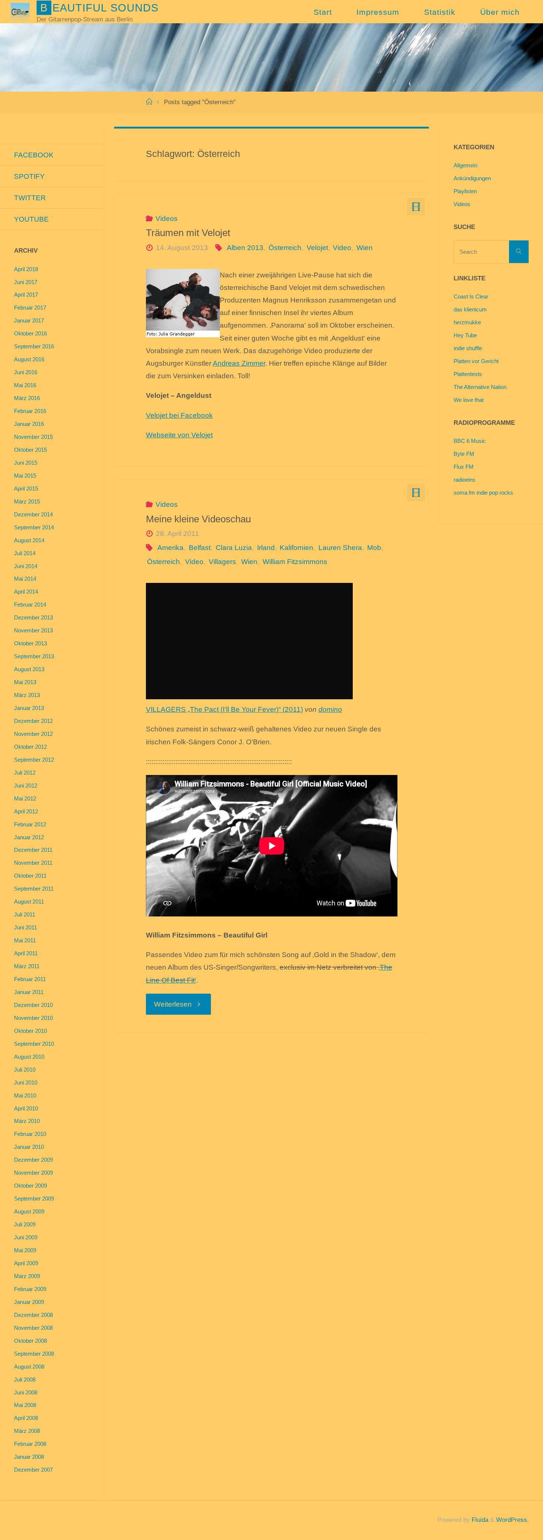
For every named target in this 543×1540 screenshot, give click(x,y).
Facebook (34, 155)
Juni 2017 (25, 282)
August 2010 (29, 1057)
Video (342, 248)
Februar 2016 (30, 411)
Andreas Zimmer (239, 363)
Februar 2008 (30, 1444)
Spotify (29, 176)
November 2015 (33, 437)
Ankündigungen (472, 178)
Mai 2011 (25, 940)
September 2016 (34, 346)
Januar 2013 (29, 708)
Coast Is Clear (471, 296)
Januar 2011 (29, 992)
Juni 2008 (25, 1392)
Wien (364, 248)
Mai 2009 (25, 1250)
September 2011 (34, 888)
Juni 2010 (25, 1082)
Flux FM (464, 467)
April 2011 (26, 953)
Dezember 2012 (33, 721)
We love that (469, 400)
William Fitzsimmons (295, 562)
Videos (167, 218)
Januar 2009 (29, 1302)
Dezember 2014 (33, 514)
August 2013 (29, 669)
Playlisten (465, 191)
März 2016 (27, 398)
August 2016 (29, 359)
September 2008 (34, 1354)
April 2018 (26, 269)
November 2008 (33, 1328)
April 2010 (26, 1108)
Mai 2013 (25, 682)
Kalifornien (296, 548)
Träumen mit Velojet (188, 233)
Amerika (170, 548)
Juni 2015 (25, 463)
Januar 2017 (29, 320)
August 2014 (29, 540)
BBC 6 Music (470, 441)
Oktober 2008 (30, 1341)
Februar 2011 (30, 979)
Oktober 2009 (30, 1185)
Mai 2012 (25, 798)
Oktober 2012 (30, 747)
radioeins (464, 480)
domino (330, 709)
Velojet (317, 248)
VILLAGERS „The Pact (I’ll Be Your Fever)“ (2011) (224, 709)
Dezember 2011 (33, 850)
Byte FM (464, 454)
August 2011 (29, 901)
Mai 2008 (25, 1405)
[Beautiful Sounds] (20, 12)
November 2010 (33, 1018)
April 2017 (26, 294)
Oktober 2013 (30, 643)
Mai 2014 (25, 579)
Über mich (500, 12)
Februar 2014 (30, 604)
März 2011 (27, 966)
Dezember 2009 (33, 1160)
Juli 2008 (24, 1379)
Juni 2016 (25, 372)
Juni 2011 (25, 927)
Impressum (377, 12)
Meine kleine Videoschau (198, 519)
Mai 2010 (25, 1095)
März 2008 (27, 1431)
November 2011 (33, 863)
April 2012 (26, 811)
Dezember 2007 (33, 1469)
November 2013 (33, 630)
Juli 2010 (24, 1069)
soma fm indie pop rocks (483, 492)
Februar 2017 (30, 307)
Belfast (200, 548)
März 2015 (27, 501)
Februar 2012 (30, 824)
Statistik (439, 12)
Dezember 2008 (33, 1315)
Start (323, 12)
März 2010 (27, 1121)
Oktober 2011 (30, 876)
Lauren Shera (340, 548)
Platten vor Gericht (476, 361)
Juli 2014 (24, 553)
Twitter (30, 198)
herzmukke (467, 322)
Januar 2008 (29, 1457)
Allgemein (465, 165)
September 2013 (34, 656)
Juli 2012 (24, 772)
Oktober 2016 (30, 333)
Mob (374, 548)
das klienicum (470, 309)
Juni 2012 (25, 785)
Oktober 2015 (30, 450)
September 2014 (34, 527)
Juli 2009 (24, 1224)
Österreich (285, 248)
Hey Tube (465, 335)
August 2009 (29, 1211)
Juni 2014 (25, 566)
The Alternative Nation (480, 387)
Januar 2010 (29, 1147)
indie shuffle (468, 348)
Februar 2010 (30, 1134)
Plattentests (468, 374)
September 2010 (34, 1044)
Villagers (222, 562)
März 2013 (27, 695)
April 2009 (26, 1263)
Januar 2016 (29, 424)
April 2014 (26, 591)
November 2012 (33, 734)
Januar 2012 (29, 837)
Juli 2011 (24, 914)
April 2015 (26, 488)
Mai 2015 (25, 475)
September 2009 (34, 1198)
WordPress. (512, 1519)
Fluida (479, 1519)
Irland (266, 548)
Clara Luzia (234, 548)
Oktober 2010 (30, 1031)
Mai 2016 (25, 385)
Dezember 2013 (33, 617)
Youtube (31, 219)
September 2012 (34, 760)
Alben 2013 (245, 248)
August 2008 (29, 1366)
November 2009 (33, 1172)
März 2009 (27, 1276)
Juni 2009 (25, 1237)
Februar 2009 (30, 1289)
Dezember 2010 (33, 1005)
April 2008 (26, 1418)
